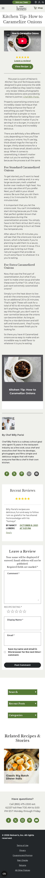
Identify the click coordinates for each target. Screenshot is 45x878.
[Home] (19, 8)
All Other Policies (22, 870)
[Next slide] (36, 766)
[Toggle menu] (3, 8)
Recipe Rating (13, 607)
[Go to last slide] (9, 766)
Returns (22, 865)
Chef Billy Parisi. (31, 97)
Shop (40, 8)
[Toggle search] (43, 2)
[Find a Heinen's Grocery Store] (36, 2)
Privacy (22, 850)
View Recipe (21, 66)
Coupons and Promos (22, 855)
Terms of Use (22, 845)
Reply (9, 532)
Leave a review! (22, 61)
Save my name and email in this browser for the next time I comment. (24, 652)
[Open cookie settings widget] (4, 874)
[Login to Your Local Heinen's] (39, 2)
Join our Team (22, 2)
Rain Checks (22, 860)
